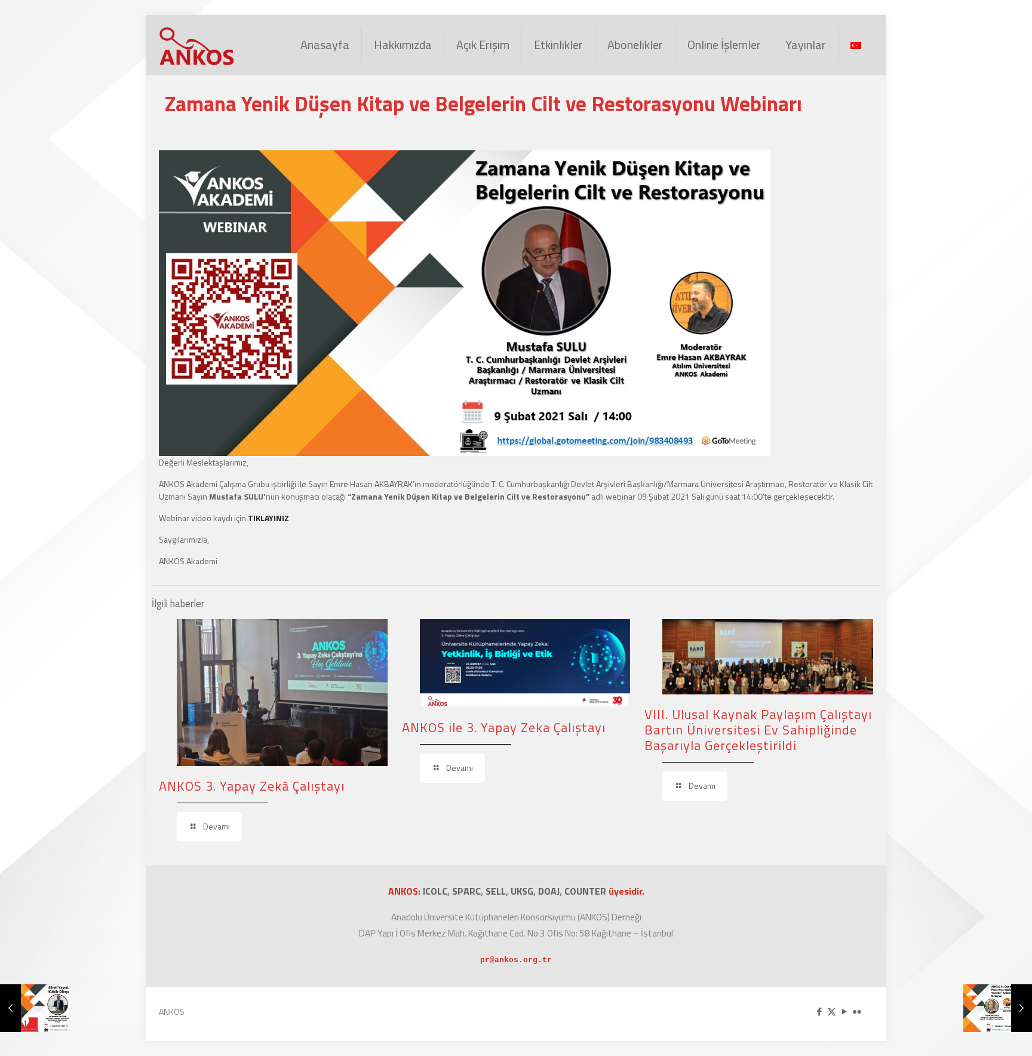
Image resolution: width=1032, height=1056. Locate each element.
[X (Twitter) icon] (831, 1011)
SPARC (466, 891)
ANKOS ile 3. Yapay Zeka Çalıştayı (504, 727)
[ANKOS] (197, 45)
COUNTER (586, 891)
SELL (496, 891)
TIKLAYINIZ (268, 518)
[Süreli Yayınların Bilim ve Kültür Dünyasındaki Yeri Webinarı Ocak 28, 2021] (34, 1008)
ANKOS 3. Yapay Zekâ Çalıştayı (252, 786)
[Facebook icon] (819, 1011)
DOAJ (549, 891)
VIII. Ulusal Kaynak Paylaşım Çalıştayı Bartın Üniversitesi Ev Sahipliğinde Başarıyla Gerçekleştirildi (758, 729)
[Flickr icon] (856, 1011)
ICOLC (435, 891)
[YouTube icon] (844, 1011)
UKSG (522, 891)
